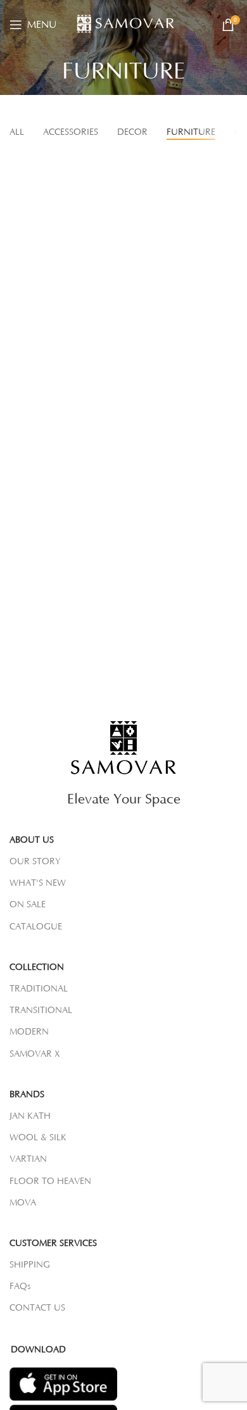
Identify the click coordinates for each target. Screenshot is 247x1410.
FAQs (20, 1286)
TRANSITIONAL (41, 1010)
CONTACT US (37, 1308)
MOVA (23, 1203)
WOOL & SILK (38, 1138)
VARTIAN (28, 1159)
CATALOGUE (36, 927)
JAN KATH (30, 1116)
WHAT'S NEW (38, 883)
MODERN (29, 1032)
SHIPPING (30, 1265)
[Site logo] (129, 24)
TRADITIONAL (39, 989)
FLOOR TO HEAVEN (50, 1181)
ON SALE (28, 905)
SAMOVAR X (35, 1054)
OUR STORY (35, 862)
